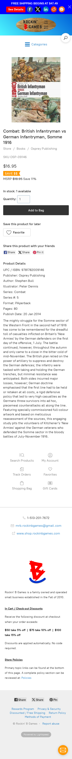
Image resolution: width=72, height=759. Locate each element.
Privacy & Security (49, 709)
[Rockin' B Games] (36, 24)
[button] (17, 232)
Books (21, 148)
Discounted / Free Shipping (27, 713)
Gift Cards (50, 488)
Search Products (22, 460)
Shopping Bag (22, 488)
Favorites (50, 474)
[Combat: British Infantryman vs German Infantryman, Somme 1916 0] (36, 89)
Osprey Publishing (44, 148)
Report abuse (50, 723)
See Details (15, 9)
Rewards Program (23, 709)
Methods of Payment (38, 717)
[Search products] (65, 37)
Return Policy (57, 713)
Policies (26, 678)
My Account (50, 460)
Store (7, 148)
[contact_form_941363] (63, 750)
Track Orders (22, 474)
